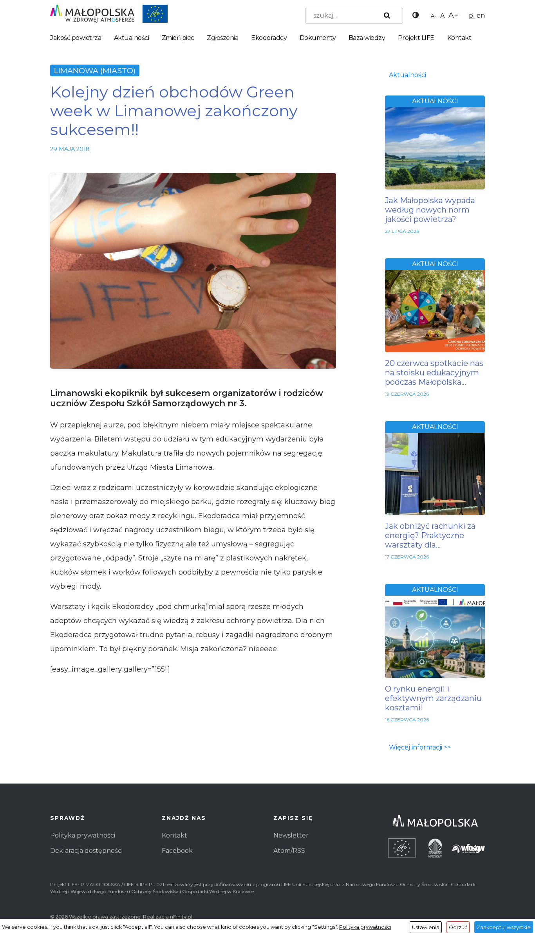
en (481, 15)
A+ (453, 15)
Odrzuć (458, 927)
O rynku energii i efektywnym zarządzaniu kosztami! (433, 698)
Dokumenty (318, 37)
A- (433, 16)
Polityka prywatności (82, 835)
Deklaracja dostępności (86, 850)
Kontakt (459, 37)
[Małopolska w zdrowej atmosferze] (109, 13)
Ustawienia (425, 927)
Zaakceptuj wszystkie (504, 927)
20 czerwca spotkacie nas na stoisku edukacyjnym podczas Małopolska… (434, 373)
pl (472, 15)
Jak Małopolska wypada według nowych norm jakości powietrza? (430, 210)
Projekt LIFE (416, 37)
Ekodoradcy (269, 37)
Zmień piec (178, 37)
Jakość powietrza (75, 37)
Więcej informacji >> (420, 747)
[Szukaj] (385, 15)
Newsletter (291, 835)
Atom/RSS (289, 850)
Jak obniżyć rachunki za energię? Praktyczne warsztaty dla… (430, 535)
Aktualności (131, 37)
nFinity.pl (181, 917)
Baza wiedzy (367, 37)
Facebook (177, 850)
